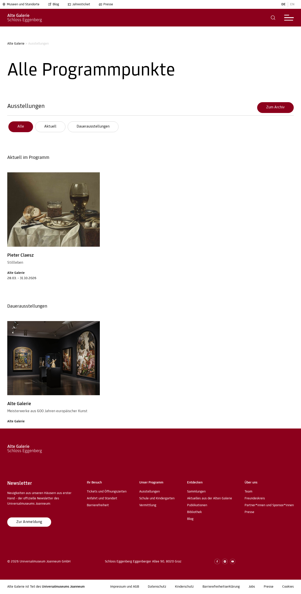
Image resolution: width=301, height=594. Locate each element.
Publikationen (197, 505)
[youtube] (232, 561)
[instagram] (225, 561)
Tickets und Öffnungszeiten (106, 491)
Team (248, 491)
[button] (273, 17)
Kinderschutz (184, 586)
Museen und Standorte (23, 4)
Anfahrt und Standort (102, 498)
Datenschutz (157, 586)
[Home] (24, 17)
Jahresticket (81, 4)
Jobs (252, 586)
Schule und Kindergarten (157, 498)
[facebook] (217, 561)
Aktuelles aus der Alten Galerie (209, 498)
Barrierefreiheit (98, 505)
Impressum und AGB (124, 586)
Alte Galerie (15, 43)
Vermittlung (147, 505)
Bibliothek (194, 512)
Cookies (288, 586)
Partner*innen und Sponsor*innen (269, 505)
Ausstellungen (26, 106)
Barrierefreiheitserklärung (221, 586)
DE (283, 4)
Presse (108, 4)
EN (292, 4)
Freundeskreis (255, 498)
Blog (56, 4)
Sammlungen (196, 491)
